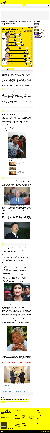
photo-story (24, 415)
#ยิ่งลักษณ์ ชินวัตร (25, 399)
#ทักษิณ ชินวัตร (14, 399)
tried (29, 417)
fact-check (23, 414)
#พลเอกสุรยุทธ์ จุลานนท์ (19, 401)
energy (16, 420)
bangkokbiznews (39, 417)
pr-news (23, 417)
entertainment (24, 419)
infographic (23, 416)
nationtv (38, 418)
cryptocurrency (17, 426)
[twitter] (4, 66)
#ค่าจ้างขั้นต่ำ (3, 402)
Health (29, 412)
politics (23, 418)
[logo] (5, 2)
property (16, 425)
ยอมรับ (3, 426)
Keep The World (17, 418)
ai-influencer (31, 420)
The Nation (38, 412)
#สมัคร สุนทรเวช (3, 401)
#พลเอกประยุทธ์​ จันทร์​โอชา (10, 401)
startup (16, 415)
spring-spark (30, 419)
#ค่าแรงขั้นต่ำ (3, 399)
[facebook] (3, 67)
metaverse (16, 414)
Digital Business (17, 423)
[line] (5, 67)
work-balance (24, 425)
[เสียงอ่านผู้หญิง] (8, 69)
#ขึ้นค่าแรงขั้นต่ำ (8, 399)
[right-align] (47, 5)
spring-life (23, 422)
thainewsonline (39, 421)
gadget (16, 416)
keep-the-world (31, 418)
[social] (41, 2)
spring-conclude (31, 416)
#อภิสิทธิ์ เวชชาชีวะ (25, 401)
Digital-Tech (16, 412)
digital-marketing (18, 424)
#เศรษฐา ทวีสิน (20, 399)
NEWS (22, 412)
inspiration (23, 424)
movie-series (23, 423)
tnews (38, 423)
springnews (38, 420)
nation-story (24, 420)
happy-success (31, 415)
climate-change (17, 419)
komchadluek (39, 415)
